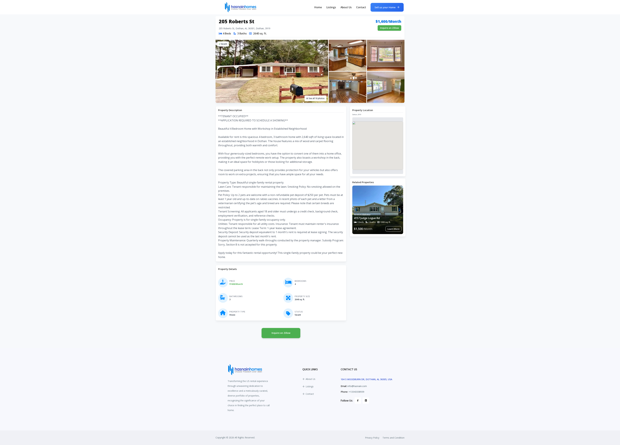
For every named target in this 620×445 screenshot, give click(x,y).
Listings (331, 7)
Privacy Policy (372, 437)
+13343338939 (356, 391)
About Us (346, 7)
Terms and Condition (393, 437)
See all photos (317, 98)
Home (318, 7)
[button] (399, 209)
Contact (361, 7)
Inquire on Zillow (389, 27)
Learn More (393, 228)
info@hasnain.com (357, 386)
